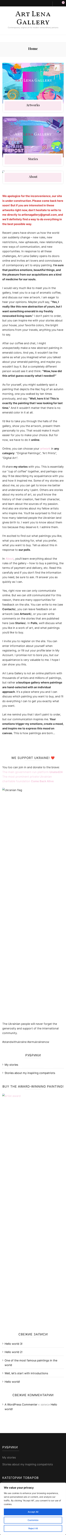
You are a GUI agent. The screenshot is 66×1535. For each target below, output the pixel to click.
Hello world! (12, 1381)
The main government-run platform (32, 772)
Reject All (33, 1528)
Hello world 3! (13, 1343)
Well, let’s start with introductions (26, 1373)
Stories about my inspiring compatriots (30, 1073)
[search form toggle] (57, 4)
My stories (11, 1064)
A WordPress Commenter (21, 1404)
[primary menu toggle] (33, 38)
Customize (33, 1520)
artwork (45, 448)
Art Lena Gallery (33, 18)
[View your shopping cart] (62, 3)
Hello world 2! (13, 1352)
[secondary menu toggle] (3, 3)
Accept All (33, 1512)
